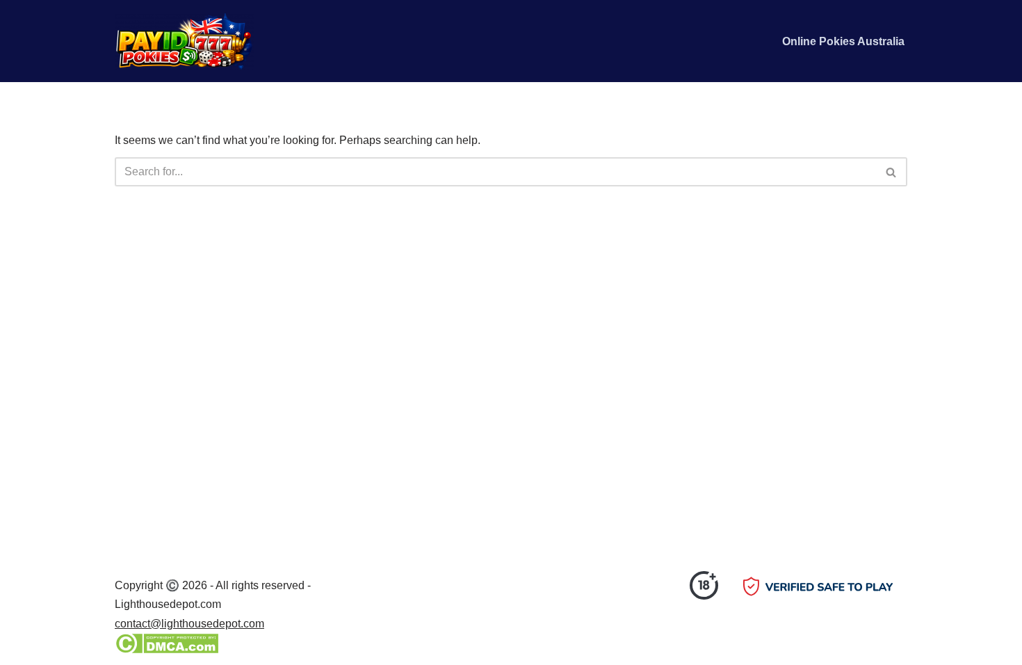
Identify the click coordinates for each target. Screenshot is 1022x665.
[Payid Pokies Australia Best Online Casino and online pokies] (184, 41)
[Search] (891, 171)
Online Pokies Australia (843, 41)
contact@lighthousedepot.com (189, 624)
